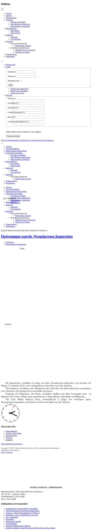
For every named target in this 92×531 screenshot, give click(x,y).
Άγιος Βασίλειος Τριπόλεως (11, 444)
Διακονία (9, 41)
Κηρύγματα (10, 56)
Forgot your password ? (20, 89)
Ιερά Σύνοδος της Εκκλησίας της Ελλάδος (22, 509)
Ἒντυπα (9, 16)
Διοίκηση (9, 35)
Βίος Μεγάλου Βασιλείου (20, 24)
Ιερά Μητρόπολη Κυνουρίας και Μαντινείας (22, 511)
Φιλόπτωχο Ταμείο (22, 52)
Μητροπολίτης (11, 29)
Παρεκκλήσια (11, 18)
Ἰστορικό (9, 20)
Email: (10, 117)
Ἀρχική (8, 13)
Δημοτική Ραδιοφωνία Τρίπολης (18, 526)
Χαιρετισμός (15, 33)
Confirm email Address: (17, 122)
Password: (11, 108)
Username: (12, 103)
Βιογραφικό (15, 31)
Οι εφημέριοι (16, 39)
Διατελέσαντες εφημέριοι (20, 26)
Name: (10, 98)
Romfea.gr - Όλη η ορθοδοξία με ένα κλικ (22, 515)
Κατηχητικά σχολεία (23, 46)
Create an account (17, 93)
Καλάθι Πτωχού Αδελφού (25, 50)
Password (11, 76)
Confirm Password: (15, 112)
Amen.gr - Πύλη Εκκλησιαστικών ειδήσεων (23, 513)
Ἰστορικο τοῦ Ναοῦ (18, 22)
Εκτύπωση (10, 242)
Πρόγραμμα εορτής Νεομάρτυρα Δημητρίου (37, 236)
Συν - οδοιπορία (12, 517)
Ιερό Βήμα (10, 519)
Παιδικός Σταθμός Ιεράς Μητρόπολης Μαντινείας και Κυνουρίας (30, 528)
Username (11, 72)
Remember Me (13, 81)
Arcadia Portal (11, 524)
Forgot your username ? (20, 91)
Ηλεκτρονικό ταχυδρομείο (16, 244)
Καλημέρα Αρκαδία (13, 521)
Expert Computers (7, 452)
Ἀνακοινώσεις (11, 54)
